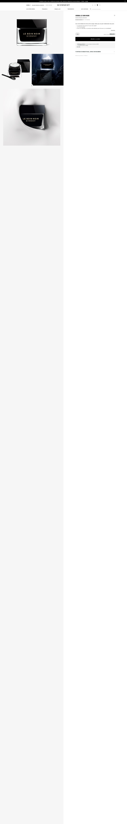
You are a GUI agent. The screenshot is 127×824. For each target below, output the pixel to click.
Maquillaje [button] (57, 9)
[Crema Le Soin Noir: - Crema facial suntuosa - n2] (16, 69)
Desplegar (113, 30)
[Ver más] (31, 85)
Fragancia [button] (44, 9)
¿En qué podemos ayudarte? (38, 5)
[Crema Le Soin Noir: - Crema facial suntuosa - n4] (32, 117)
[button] (92, 5)
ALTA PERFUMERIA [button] (30, 9)
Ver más (78, 46)
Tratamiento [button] (71, 9)
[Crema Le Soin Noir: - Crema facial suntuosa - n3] (48, 69)
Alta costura (84, 9)
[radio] (77, 34)
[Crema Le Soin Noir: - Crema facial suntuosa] (31, 32)
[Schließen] (125, 1)
